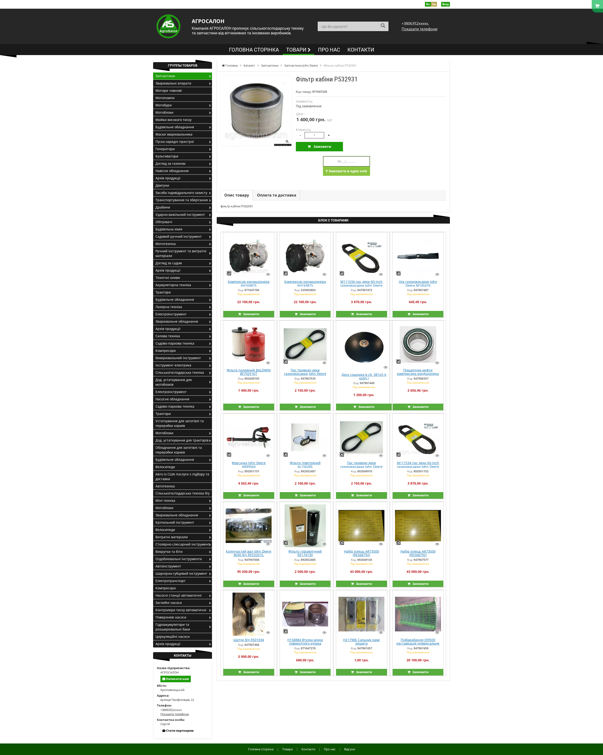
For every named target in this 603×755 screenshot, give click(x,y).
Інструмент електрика (173, 365)
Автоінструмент (168, 566)
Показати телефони (419, 29)
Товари (297, 49)
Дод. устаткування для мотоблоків (173, 382)
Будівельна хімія (168, 229)
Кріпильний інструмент (174, 522)
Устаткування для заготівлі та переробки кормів (179, 423)
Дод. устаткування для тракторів (181, 440)
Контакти (360, 49)
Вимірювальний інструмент (178, 358)
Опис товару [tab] (236, 195)
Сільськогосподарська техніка (179, 372)
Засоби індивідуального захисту (181, 192)
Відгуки (349, 749)
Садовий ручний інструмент (178, 236)
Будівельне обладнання (174, 127)
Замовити (321, 146)
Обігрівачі (163, 222)
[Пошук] (383, 26)
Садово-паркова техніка (174, 343)
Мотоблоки (164, 112)
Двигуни (162, 185)
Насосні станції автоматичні (178, 595)
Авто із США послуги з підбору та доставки (182, 476)
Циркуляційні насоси (172, 636)
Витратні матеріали (171, 537)
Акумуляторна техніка (173, 285)
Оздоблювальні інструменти (178, 559)
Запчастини (165, 76)
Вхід (445, 4)
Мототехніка (165, 243)
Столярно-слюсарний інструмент (182, 544)
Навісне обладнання (172, 171)
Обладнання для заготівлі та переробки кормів (178, 449)
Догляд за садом (168, 263)
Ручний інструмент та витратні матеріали (180, 253)
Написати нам (177, 679)
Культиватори (166, 156)
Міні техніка (165, 500)
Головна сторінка (254, 49)
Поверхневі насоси (170, 617)
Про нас (329, 49)
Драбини (162, 207)
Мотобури (163, 105)
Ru (428, 4)
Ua (434, 4)
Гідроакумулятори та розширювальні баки (172, 626)
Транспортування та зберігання (181, 200)
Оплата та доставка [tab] (276, 195)
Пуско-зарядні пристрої (174, 141)
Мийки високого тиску (173, 119)
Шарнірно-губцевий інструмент (181, 573)
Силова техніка (167, 336)
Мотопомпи (165, 98)
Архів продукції (167, 178)
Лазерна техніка (168, 307)
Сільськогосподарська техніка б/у (182, 493)
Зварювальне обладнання (176, 321)
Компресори (165, 350)
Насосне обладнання (172, 399)
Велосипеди (165, 467)
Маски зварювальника (173, 134)
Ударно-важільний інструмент (180, 214)
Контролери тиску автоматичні (180, 610)
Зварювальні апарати (173, 83)
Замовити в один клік (347, 171)
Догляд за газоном (170, 163)
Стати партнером (179, 730)
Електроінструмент (171, 314)
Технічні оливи (167, 277)
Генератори (165, 149)
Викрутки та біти (169, 551)
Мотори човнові (168, 90)
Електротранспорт (170, 580)
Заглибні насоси (168, 602)
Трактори (163, 292)
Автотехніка (165, 486)
